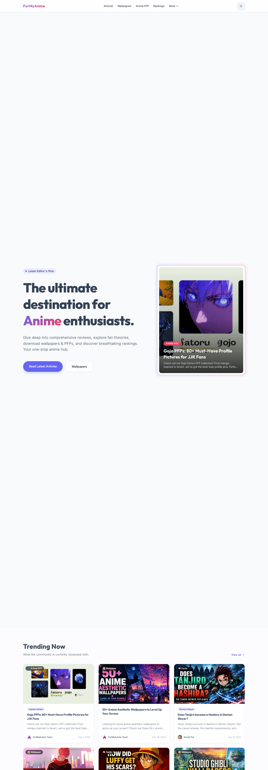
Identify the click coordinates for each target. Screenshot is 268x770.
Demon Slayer (186, 709)
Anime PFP (142, 5)
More (172, 5)
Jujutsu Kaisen (35, 709)
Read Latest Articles (43, 366)
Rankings (159, 5)
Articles (108, 5)
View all (236, 654)
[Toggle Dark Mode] (241, 6)
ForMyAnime (34, 6)
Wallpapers (124, 5)
